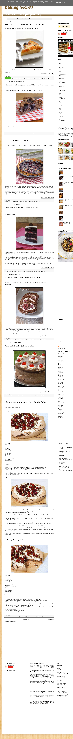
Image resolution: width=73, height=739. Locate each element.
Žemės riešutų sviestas (33, 685)
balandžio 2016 (60, 379)
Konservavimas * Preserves (63, 456)
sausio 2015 (59, 399)
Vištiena (52, 682)
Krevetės (31, 675)
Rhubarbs (47, 701)
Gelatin (35, 697)
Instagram (33, 14)
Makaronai (50, 675)
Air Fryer (59, 127)
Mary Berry (29, 339)
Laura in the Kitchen (16, 411)
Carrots (53, 691)
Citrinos (48, 668)
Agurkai (38, 665)
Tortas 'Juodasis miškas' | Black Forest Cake (20, 346)
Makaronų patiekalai (62, 90)
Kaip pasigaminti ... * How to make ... (65, 451)
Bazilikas (38, 667)
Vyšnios (49, 78)
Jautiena (46, 672)
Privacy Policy (22, 14)
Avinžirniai (42, 666)
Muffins (69, 133)
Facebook (28, 14)
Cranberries (42, 695)
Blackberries (37, 691)
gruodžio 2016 (60, 368)
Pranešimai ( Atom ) (12, 621)
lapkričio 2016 (60, 370)
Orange (31, 700)
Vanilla (39, 703)
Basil (50, 690)
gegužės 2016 (60, 378)
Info (17, 14)
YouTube (38, 14)
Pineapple (50, 700)
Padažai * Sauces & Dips (63, 458)
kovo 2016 (59, 380)
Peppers (46, 700)
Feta (47, 670)
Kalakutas (31, 673)
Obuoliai (43, 677)
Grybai (37, 672)
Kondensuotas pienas (39, 674)
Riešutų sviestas (46, 680)
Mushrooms (42, 698)
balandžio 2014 (60, 412)
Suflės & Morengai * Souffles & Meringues (66, 470)
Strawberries (32, 703)
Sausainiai (60, 102)
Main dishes (66, 133)
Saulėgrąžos (34, 681)
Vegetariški (60, 119)
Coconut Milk (43, 694)
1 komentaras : (8, 76)
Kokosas (52, 673)
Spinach (53, 702)
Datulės (31, 670)
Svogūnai (31, 682)
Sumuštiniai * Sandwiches (63, 460)
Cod (46, 694)
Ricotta (51, 701)
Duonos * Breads (61, 454)
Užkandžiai (60, 110)
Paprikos (48, 677)
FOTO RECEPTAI (7, 14)
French (69, 130)
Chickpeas (40, 692)
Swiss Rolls (33, 339)
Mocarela (44, 676)
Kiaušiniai (49, 673)
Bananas (47, 690)
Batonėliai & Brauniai (62, 66)
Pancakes (37, 78)
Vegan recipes (64, 136)
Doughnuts (59, 130)
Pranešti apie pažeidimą (62, 341)
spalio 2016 (59, 371)
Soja (49, 681)
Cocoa (31, 694)
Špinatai (50, 683)
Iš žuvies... (60, 79)
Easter (65, 130)
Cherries (34, 78)
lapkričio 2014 (60, 402)
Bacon (45, 690)
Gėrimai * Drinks (61, 452)
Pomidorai (48, 679)
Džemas (33, 670)
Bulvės (31, 668)
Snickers (47, 681)
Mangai (53, 675)
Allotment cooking (63, 127)
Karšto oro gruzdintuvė (62, 83)
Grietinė (52, 670)
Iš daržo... (60, 75)
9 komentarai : (8, 270)
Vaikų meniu (61, 115)
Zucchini (46, 703)
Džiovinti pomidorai (38, 670)
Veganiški (60, 117)
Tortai (37, 271)
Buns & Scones (68, 128)
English (67, 130)
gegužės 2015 (60, 394)
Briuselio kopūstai (48, 667)
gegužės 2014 (60, 410)
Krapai (47, 674)
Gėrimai (60, 72)
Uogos (47, 78)
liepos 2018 (59, 363)
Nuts (47, 698)
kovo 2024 (59, 355)
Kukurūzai (37, 675)
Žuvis (41, 685)
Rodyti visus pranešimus (37, 18)
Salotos (60, 101)
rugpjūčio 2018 (60, 361)
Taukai (39, 682)
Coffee (48, 694)
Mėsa (37, 677)
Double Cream (16, 339)
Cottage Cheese (35, 695)
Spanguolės (52, 681)
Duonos (60, 70)
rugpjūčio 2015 (60, 390)
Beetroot (31, 691)
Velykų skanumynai (62, 120)
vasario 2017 (60, 365)
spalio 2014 (59, 404)
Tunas (42, 682)
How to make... (69, 132)
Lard (48, 697)
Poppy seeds (32, 701)
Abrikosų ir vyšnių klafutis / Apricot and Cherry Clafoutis (24, 24)
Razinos (38, 680)
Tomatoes (36, 703)
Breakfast (64, 128)
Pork (35, 701)
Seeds (34, 702)
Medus (35, 676)
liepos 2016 (59, 375)
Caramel (50, 691)
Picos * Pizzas (61, 444)
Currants (31, 696)
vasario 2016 (60, 382)
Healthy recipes (63, 132)
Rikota (49, 680)
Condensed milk (51, 694)
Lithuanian (61, 133)
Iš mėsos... (60, 76)
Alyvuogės (43, 665)
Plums (53, 700)
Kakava (52, 672)
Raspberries (44, 701)
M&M (47, 675)
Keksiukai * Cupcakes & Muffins (64, 471)
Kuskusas (43, 675)
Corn (31, 695)
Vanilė (47, 682)
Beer (53, 690)
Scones (71, 135)
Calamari (48, 691)
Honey (40, 697)
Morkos (31, 677)
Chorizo (41, 668)
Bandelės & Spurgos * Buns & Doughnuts (65, 459)
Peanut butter (41, 700)
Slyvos (45, 681)
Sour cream (48, 702)
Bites (58, 128)
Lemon (51, 697)
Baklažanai (32, 667)
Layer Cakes (30, 271)
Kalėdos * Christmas (62, 448)
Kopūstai (44, 674)
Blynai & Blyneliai (27, 78)
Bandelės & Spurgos (62, 64)
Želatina (53, 683)
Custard (34, 696)
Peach (37, 700)
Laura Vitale (34, 616)
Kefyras (46, 673)
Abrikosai (16, 78)
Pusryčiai (60, 97)
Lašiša (45, 675)
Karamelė (41, 673)
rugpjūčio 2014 (60, 406)
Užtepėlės (60, 112)
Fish (32, 697)
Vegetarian (69, 136)
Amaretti (50, 665)
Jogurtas (49, 672)
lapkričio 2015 (60, 386)
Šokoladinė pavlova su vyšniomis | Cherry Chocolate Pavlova (25, 402)
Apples (37, 690)
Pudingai (60, 95)
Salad (53, 701)
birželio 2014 (60, 409)
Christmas (66, 129)
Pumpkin (37, 701)
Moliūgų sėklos (52, 676)
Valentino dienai (61, 116)
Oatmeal (49, 698)
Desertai (19, 616)
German (26, 395)
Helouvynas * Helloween (63, 450)
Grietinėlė (25, 339)
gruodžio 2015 (60, 384)
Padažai (60, 93)
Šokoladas (34, 133)
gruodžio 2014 (60, 401)
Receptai (13, 14)
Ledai (59, 89)
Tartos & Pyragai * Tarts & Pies (64, 466)
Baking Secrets (19, 7)
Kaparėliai (37, 673)
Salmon (31, 702)
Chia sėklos (38, 668)
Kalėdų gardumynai (62, 82)
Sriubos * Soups (61, 455)
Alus (41, 665)
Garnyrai (60, 71)
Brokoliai (52, 667)
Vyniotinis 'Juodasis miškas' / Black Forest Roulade (22, 277)
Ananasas (52, 665)
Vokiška (44, 271)
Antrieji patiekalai (61, 61)
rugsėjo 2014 (60, 405)
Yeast (41, 703)
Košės (60, 87)
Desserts (22, 616)
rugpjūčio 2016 (60, 374)
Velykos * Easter (61, 463)
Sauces (68, 135)
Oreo (46, 677)
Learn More (58, 2)
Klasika (24, 201)
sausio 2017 (59, 367)
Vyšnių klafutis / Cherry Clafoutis (16, 140)
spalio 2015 (59, 387)
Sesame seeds (37, 702)
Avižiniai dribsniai (47, 666)
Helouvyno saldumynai (62, 74)
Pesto (48, 700)
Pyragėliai (60, 100)
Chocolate (21, 133)
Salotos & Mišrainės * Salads (63, 443)
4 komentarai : (8, 615)
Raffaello (35, 680)
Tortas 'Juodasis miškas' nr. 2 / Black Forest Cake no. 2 (23, 207)
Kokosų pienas (32, 674)
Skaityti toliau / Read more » (47, 73)
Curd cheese (52, 695)
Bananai (35, 667)
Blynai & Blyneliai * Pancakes (63, 469)
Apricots (20, 78)
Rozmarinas (52, 680)
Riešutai (42, 680)
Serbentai (37, 681)
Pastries (66, 134)
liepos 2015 (59, 391)
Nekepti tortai (61, 91)
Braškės (41, 667)
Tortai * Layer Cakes (62, 445)
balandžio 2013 (60, 416)
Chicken (37, 692)
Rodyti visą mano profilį (61, 348)
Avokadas (52, 666)
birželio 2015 (60, 393)
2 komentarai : (8, 338)
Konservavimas (61, 86)
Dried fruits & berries (46, 696)
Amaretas (46, 665)
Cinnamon (52, 692)
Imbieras (43, 672)
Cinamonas (44, 668)
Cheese (31, 692)
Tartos (60, 106)
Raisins (41, 701)
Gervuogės (49, 670)
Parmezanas (52, 677)
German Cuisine (22, 271)
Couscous (39, 695)
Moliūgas (48, 676)
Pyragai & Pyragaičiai (42, 78)
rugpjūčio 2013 (60, 414)
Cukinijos (52, 668)
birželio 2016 (60, 376)
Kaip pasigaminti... (62, 81)
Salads (62, 135)
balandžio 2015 (60, 395)
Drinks (62, 130)
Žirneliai (37, 685)
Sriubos (60, 104)
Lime (53, 697)
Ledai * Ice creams (62, 462)
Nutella (39, 677)
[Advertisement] (29, 632)
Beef (51, 690)
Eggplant (53, 696)
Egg (51, 696)
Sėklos (34, 682)
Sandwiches (65, 135)
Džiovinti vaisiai (44, 670)
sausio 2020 (59, 357)
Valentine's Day (60, 136)
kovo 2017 (59, 364)
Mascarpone (36, 698)
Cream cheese (47, 695)
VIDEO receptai (61, 113)
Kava (44, 673)
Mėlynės (34, 677)
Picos (59, 94)
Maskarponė (32, 676)
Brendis (44, 667)
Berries (23, 78)
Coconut (39, 694)
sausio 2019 (59, 359)
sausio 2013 (59, 417)
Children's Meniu (61, 129)
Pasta (64, 134)
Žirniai (39, 685)
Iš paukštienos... (61, 78)
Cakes (31, 78)
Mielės (38, 676)
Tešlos (60, 108)
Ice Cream (44, 697)
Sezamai (41, 681)
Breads (61, 128)
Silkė (43, 681)
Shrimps (41, 702)
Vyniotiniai (39, 339)
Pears (44, 700)
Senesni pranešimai (51, 619)
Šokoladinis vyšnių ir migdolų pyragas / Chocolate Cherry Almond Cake (29, 85)
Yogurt (43, 703)
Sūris (37, 682)
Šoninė (47, 683)
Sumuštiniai (60, 105)
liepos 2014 (59, 408)
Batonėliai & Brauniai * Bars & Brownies (65, 447)
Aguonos (35, 665)
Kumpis (40, 675)
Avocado (42, 690)
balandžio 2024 (60, 353)
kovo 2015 (59, 397)
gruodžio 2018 (60, 360)
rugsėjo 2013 (60, 413)
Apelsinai (32, 666)
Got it (63, 2)
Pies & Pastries (70, 134)
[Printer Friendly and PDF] (8, 78)
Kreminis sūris (51, 674)
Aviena (35, 666)
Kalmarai (34, 673)
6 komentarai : (8, 394)
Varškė (49, 682)
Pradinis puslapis (26, 619)
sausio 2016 (59, 383)
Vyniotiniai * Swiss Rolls (63, 465)
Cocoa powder (35, 694)
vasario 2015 (60, 398)
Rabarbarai (32, 680)
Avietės (38, 666)
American (67, 127)
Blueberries (41, 691)
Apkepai (60, 63)
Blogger (69, 338)
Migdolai (24, 133)
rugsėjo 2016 (60, 372)
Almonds (10, 133)
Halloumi (37, 697)
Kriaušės (34, 675)
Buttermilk (45, 691)
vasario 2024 (60, 356)
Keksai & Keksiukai (62, 85)
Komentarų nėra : (8, 132)
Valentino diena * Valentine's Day (64, 467)
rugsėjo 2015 (60, 389)
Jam (47, 697)
